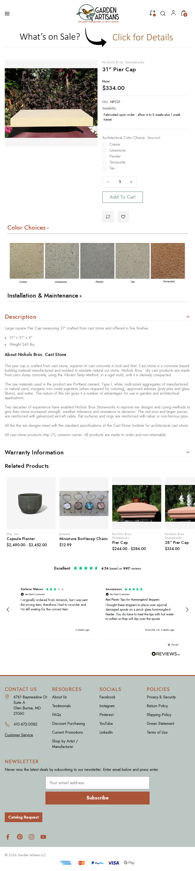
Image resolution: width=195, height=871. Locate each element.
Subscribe (97, 797)
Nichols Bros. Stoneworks (123, 62)
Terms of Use (157, 732)
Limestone (117, 150)
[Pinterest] (20, 837)
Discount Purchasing (68, 723)
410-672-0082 (25, 724)
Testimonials (61, 706)
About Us (59, 697)
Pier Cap (120, 542)
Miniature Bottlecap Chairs (83, 538)
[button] (98, 37)
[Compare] (152, 14)
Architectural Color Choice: (131, 138)
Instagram (107, 706)
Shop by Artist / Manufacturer (65, 743)
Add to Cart (123, 197)
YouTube (106, 723)
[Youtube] (43, 837)
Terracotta (117, 162)
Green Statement (160, 723)
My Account (173, 14)
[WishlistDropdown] (123, 216)
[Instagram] (31, 837)
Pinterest (106, 714)
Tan (112, 168)
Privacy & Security (161, 697)
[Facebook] (8, 837)
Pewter (115, 156)
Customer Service (19, 735)
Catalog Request (23, 817)
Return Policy (157, 706)
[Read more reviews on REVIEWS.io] (165, 654)
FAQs (56, 714)
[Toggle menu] (7, 13)
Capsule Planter (21, 538)
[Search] (163, 13)
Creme (114, 144)
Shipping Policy (159, 714)
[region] (97, 609)
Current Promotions (67, 732)
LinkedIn (106, 732)
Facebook (107, 697)
